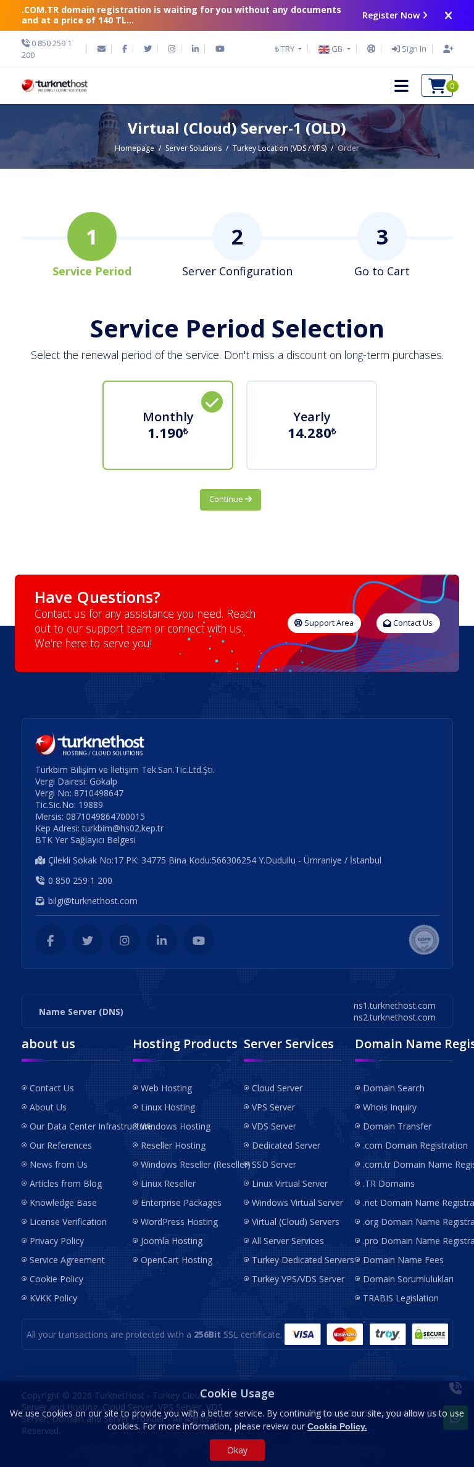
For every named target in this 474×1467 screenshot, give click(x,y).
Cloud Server (277, 1088)
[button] (334, 48)
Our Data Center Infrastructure (75, 1126)
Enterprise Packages (181, 1202)
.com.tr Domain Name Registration (408, 1164)
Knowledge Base (63, 1202)
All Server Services (288, 1241)
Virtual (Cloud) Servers (295, 1221)
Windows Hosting (175, 1126)
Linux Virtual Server (290, 1183)
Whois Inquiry (390, 1107)
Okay (237, 1450)
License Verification (68, 1221)
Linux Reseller (168, 1183)
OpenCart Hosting (176, 1260)
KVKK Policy (53, 1298)
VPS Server (273, 1107)
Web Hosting (166, 1088)
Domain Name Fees (403, 1260)
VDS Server (274, 1126)
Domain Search (394, 1088)
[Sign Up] (445, 48)
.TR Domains (389, 1183)
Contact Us (412, 623)
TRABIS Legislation (401, 1298)
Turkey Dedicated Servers (297, 1260)
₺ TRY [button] (285, 48)
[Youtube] (220, 48)
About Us (48, 1107)
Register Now (391, 15)
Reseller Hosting (173, 1145)
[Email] (101, 48)
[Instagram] (171, 48)
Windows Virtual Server (297, 1202)
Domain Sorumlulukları (408, 1279)
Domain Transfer (397, 1126)
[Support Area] (371, 48)
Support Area (328, 623)
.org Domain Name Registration (408, 1221)
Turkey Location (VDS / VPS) (279, 148)
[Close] (448, 15)
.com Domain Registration (408, 1145)
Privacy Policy (57, 1241)
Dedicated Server (286, 1145)
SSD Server (274, 1164)
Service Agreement (67, 1260)
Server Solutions (193, 148)
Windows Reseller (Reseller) (186, 1164)
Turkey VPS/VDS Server (297, 1279)
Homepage (134, 148)
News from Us (59, 1164)
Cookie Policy (56, 1279)
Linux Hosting (168, 1107)
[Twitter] (148, 48)
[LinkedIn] (195, 48)
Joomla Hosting (171, 1241)
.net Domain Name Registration (408, 1202)
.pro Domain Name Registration (408, 1241)
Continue (227, 499)
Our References (61, 1145)
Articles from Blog (66, 1183)
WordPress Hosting (179, 1221)
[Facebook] (124, 48)
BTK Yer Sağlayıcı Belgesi (85, 840)
